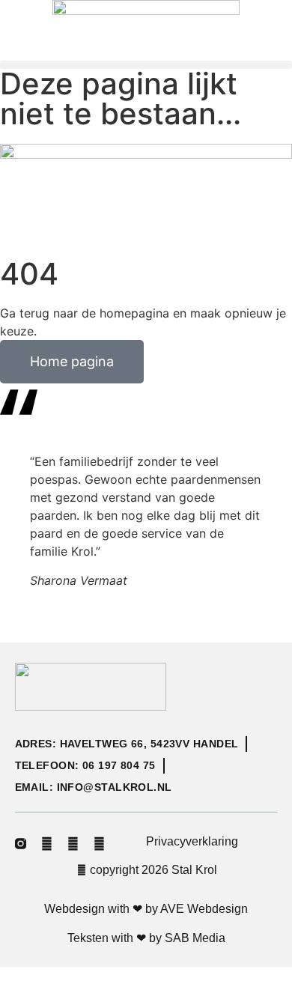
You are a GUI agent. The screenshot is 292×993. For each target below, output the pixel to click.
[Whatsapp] (99, 843)
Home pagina (72, 361)
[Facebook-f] (46, 843)
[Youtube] (73, 843)
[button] (146, 65)
